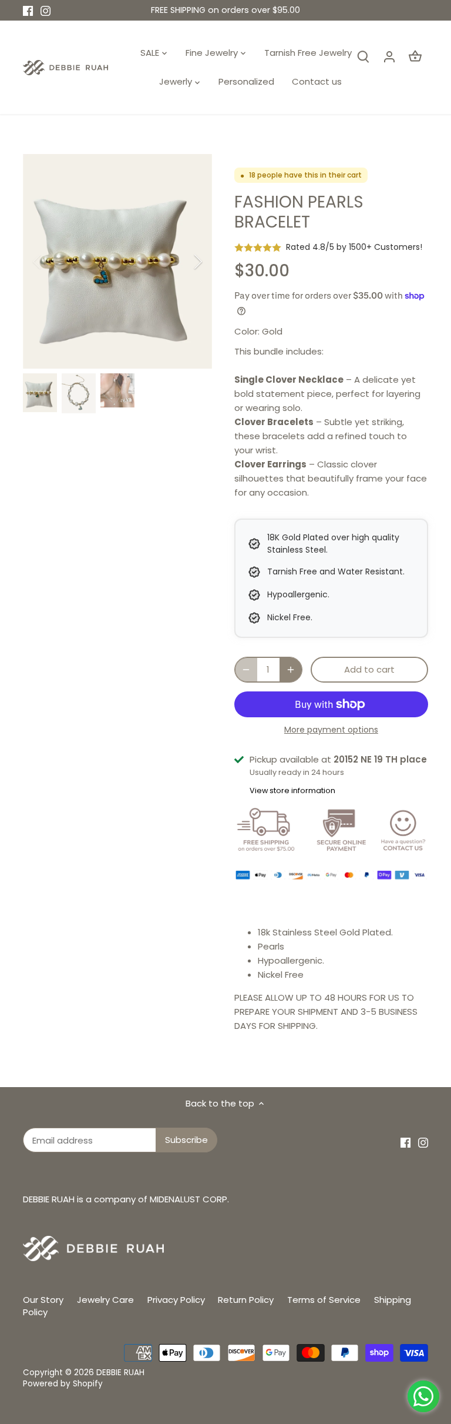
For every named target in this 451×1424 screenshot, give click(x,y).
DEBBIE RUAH (120, 1372)
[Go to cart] (415, 56)
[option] (117, 261)
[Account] (389, 56)
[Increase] (291, 669)
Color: (247, 331)
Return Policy (246, 1299)
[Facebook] (28, 10)
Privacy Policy (176, 1299)
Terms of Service (324, 1299)
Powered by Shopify (63, 1383)
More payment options (331, 730)
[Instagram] (46, 10)
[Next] (182, 262)
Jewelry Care (105, 1299)
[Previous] (52, 262)
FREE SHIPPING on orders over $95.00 (225, 10)
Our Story (43, 1299)
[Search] (363, 56)
